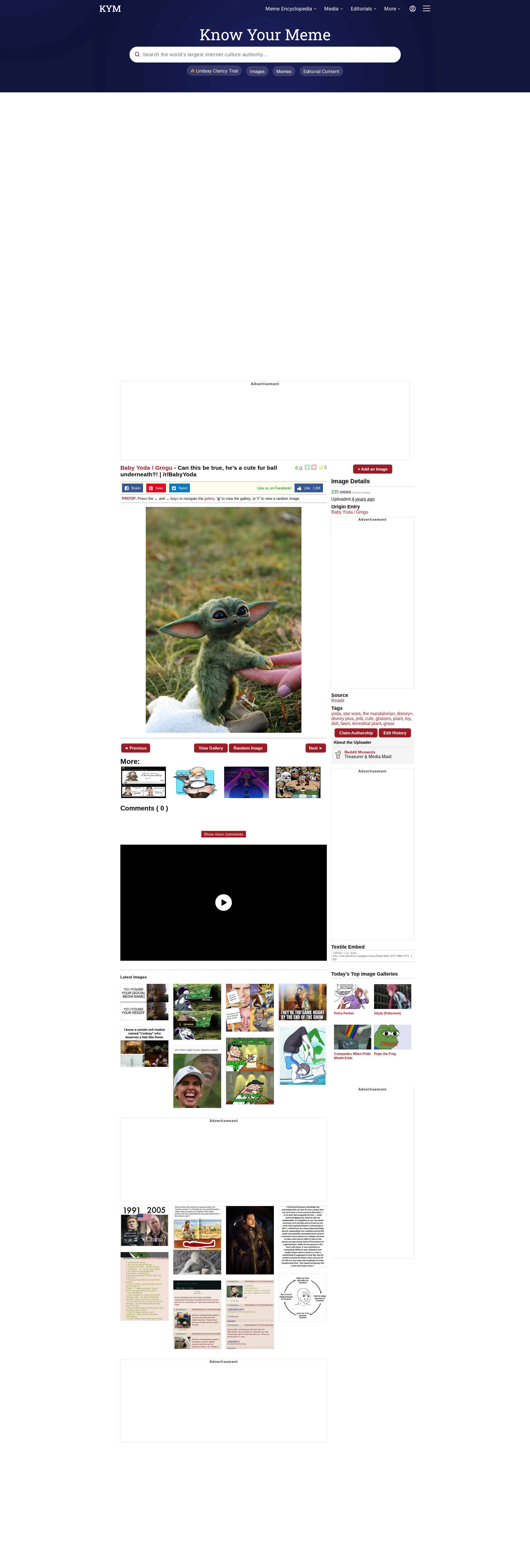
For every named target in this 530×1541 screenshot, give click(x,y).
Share (134, 488)
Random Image (248, 748)
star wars (352, 713)
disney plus (342, 718)
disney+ (404, 713)
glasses (383, 718)
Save (158, 488)
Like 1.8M (310, 488)
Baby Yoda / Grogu (146, 468)
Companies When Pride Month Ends (352, 1056)
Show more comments (223, 834)
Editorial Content (321, 71)
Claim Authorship (356, 733)
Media (331, 9)
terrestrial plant (366, 723)
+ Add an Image (373, 469)
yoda (336, 713)
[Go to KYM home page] (110, 10)
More (390, 9)
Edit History (394, 733)
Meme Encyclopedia (288, 9)
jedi (359, 718)
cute (369, 718)
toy (407, 718)
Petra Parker (344, 1013)
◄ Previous (135, 748)
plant (398, 718)
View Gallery (211, 748)
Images (257, 71)
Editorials (361, 9)
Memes (284, 71)
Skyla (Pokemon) (387, 1013)
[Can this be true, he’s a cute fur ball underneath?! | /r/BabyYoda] (223, 620)
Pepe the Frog (385, 1054)
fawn (345, 723)
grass (388, 723)
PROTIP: (129, 498)
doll (334, 723)
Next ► (316, 748)
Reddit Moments (359, 752)
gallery (209, 498)
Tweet (181, 488)
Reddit (337, 700)
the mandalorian (379, 713)
